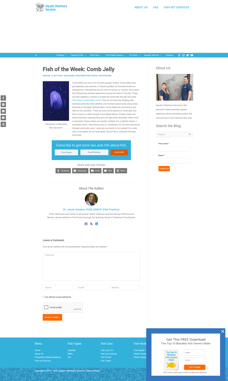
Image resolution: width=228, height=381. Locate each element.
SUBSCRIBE (119, 152)
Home (37, 350)
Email (161, 155)
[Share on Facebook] (3, 98)
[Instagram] (183, 55)
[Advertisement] (114, 33)
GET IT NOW (194, 367)
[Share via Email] (3, 111)
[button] (36, 55)
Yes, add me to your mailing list (57, 297)
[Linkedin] (96, 223)
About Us (39, 354)
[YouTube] (192, 55)
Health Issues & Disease (145, 354)
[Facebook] (179, 55)
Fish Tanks (106, 361)
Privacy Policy (93, 371)
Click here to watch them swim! (86, 100)
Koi (69, 357)
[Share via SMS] (3, 117)
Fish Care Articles (109, 354)
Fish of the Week (105, 76)
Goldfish (72, 350)
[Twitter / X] (91, 223)
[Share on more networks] (3, 124)
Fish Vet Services (43, 361)
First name (163, 144)
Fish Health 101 (141, 350)
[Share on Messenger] (3, 104)
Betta (70, 354)
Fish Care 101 (107, 350)
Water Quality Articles (144, 357)
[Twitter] (187, 55)
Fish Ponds (106, 357)
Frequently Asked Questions (48, 357)
